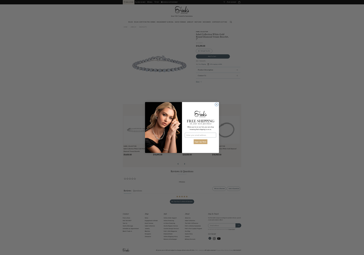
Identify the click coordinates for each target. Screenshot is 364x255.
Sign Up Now (200, 141)
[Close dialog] (216, 104)
